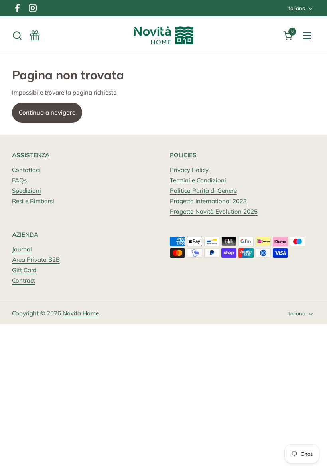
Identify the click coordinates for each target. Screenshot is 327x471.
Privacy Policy (189, 170)
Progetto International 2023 (208, 201)
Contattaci (26, 170)
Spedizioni (26, 190)
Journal (22, 249)
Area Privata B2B (36, 259)
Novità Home (81, 313)
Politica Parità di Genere (203, 190)
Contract (23, 280)
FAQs (19, 180)
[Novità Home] (163, 35)
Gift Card (24, 270)
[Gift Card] (35, 35)
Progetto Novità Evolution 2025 (214, 211)
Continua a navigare (47, 112)
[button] (17, 35)
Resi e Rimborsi (33, 201)
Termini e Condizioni (198, 180)
